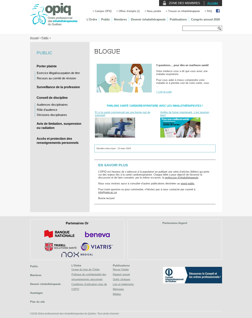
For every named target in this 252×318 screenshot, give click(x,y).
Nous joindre (154, 11)
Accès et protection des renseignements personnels (58, 140)
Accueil (34, 37)
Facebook (218, 11)
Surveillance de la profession (58, 87)
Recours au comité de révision (56, 78)
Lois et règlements (123, 284)
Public (105, 19)
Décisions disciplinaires (52, 114)
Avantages (36, 292)
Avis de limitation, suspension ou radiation (59, 125)
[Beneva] (97, 238)
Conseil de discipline (52, 97)
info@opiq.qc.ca (107, 192)
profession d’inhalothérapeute (181, 177)
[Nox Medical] (77, 256)
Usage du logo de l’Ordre (85, 269)
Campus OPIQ (103, 11)
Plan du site (37, 301)
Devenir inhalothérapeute (148, 19)
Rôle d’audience (47, 109)
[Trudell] (59, 250)
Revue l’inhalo (121, 269)
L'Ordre (76, 265)
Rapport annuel (121, 274)
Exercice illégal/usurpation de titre (58, 73)
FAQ (209, 11)
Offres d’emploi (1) (129, 11)
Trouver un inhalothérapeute (184, 11)
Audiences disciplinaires (52, 104)
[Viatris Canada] (97, 250)
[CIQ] (192, 282)
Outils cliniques (121, 279)
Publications (178, 19)
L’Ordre (92, 19)
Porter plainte (47, 66)
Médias (117, 294)
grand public (188, 183)
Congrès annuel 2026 (205, 19)
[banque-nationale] (59, 238)
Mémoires (118, 289)
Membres (120, 19)
